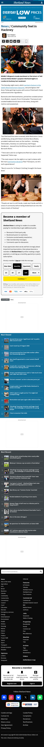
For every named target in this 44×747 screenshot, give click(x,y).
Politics (3, 635)
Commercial (27, 598)
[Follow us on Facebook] (4, 697)
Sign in (32, 683)
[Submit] (40, 572)
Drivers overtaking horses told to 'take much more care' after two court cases (26, 373)
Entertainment (5, 617)
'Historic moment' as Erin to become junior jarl (25, 379)
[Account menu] (41, 3)
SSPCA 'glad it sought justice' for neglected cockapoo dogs (24, 393)
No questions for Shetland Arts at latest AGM (24, 524)
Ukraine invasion (6, 647)
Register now (11, 683)
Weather (3, 650)
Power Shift (4, 638)
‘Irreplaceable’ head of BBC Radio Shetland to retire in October (24, 387)
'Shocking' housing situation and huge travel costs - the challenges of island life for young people (24, 407)
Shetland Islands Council (30, 603)
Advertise (4, 719)
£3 (6, 273)
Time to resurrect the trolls (18, 413)
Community (4, 596)
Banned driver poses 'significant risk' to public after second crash (25, 339)
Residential (26, 624)
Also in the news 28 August (18, 517)
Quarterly (26, 266)
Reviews (3, 658)
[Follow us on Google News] (13, 704)
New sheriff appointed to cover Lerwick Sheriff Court (24, 360)
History (3, 624)
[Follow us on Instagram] (11, 697)
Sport (3, 643)
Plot (24, 631)
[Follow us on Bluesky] (18, 697)
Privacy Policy (6, 728)
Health (3, 621)
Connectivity (5, 598)
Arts (2, 586)
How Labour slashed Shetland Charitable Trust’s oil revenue (25, 511)
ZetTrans (25, 610)
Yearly (36, 266)
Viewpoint (4, 660)
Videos (25, 656)
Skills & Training (27, 618)
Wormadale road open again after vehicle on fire (25, 400)
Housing (3, 626)
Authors (25, 650)
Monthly (17, 266)
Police (3, 633)
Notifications (27, 722)
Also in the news (6, 582)
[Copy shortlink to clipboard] (18, 41)
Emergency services (7, 612)
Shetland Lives (27, 592)
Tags (24, 648)
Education (4, 607)
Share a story (5, 722)
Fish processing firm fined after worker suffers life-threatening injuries (24, 353)
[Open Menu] (2, 3)
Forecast (26, 639)
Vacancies (26, 616)
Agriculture (4, 584)
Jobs (25, 613)
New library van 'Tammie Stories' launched (23, 490)
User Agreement (6, 725)
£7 (19, 273)
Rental (25, 626)
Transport (4, 645)
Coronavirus (4, 600)
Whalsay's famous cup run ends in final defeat (25, 463)
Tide (24, 642)
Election (3, 610)
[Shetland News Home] (22, 4)
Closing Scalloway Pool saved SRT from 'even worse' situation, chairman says (24, 477)
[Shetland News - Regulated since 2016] (30, 704)
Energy (3, 614)
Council (3, 603)
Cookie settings (6, 713)
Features (26, 583)
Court (2, 605)
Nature (3, 631)
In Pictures (26, 585)
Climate (3, 593)
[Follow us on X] (25, 697)
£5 (13, 273)
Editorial (25, 579)
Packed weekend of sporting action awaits (23, 497)
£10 (26, 273)
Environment (5, 619)
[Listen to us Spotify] (39, 697)
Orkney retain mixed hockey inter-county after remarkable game (24, 457)
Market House (27, 607)
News (5, 26)
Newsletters (27, 652)
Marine (3, 628)
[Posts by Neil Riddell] (4, 35)
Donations (26, 719)
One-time (7, 266)
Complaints (27, 716)
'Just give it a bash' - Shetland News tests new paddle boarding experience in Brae (24, 484)
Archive (25, 645)
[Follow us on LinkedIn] (32, 697)
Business (4, 591)
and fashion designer (15, 162)
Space (3, 640)
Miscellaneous (27, 633)
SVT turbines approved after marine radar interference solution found (23, 531)
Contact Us (5, 716)
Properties (27, 622)
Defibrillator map (29, 660)
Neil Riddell (11, 35)
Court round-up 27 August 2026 (19, 346)
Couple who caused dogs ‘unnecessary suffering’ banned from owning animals (25, 366)
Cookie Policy (27, 713)
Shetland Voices (28, 590)
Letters (3, 656)
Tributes (25, 587)
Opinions (4, 653)
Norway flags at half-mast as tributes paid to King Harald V (24, 504)
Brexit (3, 589)
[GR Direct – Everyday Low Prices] (22, 13)
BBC (24, 605)
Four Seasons (27, 594)
